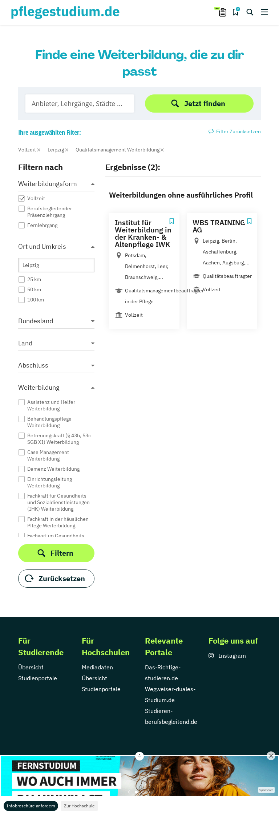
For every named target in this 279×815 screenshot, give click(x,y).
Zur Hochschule (79, 805)
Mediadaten (97, 667)
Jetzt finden (204, 103)
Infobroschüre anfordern (31, 805)
